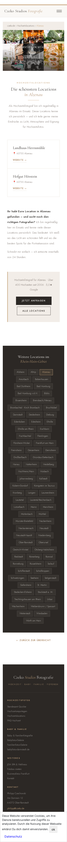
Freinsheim (16, 450)
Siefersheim (25, 585)
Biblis (46, 393)
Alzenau (46, 372)
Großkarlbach (20, 457)
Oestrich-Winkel (20, 549)
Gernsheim (50, 450)
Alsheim (20, 372)
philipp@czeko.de (15, 808)
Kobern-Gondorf (20, 485)
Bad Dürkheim (23, 386)
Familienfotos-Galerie (17, 745)
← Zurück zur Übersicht (33, 640)
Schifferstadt (24, 571)
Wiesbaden (41, 613)
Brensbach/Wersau (42, 400)
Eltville (50, 421)
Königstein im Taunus (44, 485)
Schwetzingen (17, 578)
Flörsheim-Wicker (21, 443)
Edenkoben (19, 421)
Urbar (49, 599)
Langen (31, 492)
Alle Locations (34, 310)
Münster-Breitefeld (24, 521)
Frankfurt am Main (45, 443)
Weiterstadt (25, 613)
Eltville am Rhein (26, 429)
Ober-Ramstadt (26, 542)
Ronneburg (18, 563)
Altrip (33, 372)
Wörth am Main (33, 620)
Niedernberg (44, 535)
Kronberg (17, 492)
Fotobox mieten (14, 769)
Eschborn (44, 429)
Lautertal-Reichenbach (40, 500)
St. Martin (42, 585)
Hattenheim (31, 464)
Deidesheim (34, 414)
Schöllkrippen (42, 571)
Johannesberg (26, 478)
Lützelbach (19, 507)
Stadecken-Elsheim (23, 592)
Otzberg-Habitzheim (44, 549)
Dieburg (50, 414)
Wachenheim (18, 606)
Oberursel (43, 542)
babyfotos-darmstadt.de (18, 749)
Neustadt (44, 528)
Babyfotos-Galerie (15, 740)
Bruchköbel (51, 407)
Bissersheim (21, 400)
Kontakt (10, 778)
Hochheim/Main (26, 471)
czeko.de (11, 25)
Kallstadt (43, 478)
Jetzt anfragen (34, 300)
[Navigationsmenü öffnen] (59, 11)
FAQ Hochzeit (14, 720)
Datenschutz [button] (13, 836)
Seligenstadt (50, 578)
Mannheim (48, 507)
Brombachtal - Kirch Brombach (25, 407)
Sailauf (51, 563)
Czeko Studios (23, 11)
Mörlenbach (27, 514)
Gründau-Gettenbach (43, 457)
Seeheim (35, 578)
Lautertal (20, 500)
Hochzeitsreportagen (17, 711)
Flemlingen (42, 436)
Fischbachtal (25, 436)
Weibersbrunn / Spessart (43, 606)
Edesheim (36, 421)
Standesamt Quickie (16, 706)
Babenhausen (41, 379)
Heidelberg (48, 464)
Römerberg (34, 556)
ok (53, 829)
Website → (20, 160)
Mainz (34, 507)
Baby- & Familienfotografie (20, 735)
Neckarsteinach (26, 528)
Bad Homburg (43, 386)
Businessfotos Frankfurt (18, 773)
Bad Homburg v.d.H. (28, 393)
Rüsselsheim (35, 563)
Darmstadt (18, 414)
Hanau (16, 464)
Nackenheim (45, 521)
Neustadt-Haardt (24, 535)
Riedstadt (18, 556)
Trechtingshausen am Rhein (28, 599)
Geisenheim (33, 450)
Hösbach (44, 471)
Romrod (49, 556)
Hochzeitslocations (25, 25)
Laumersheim (48, 492)
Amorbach (24, 379)
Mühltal (42, 514)
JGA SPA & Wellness (17, 764)
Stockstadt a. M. (45, 592)
